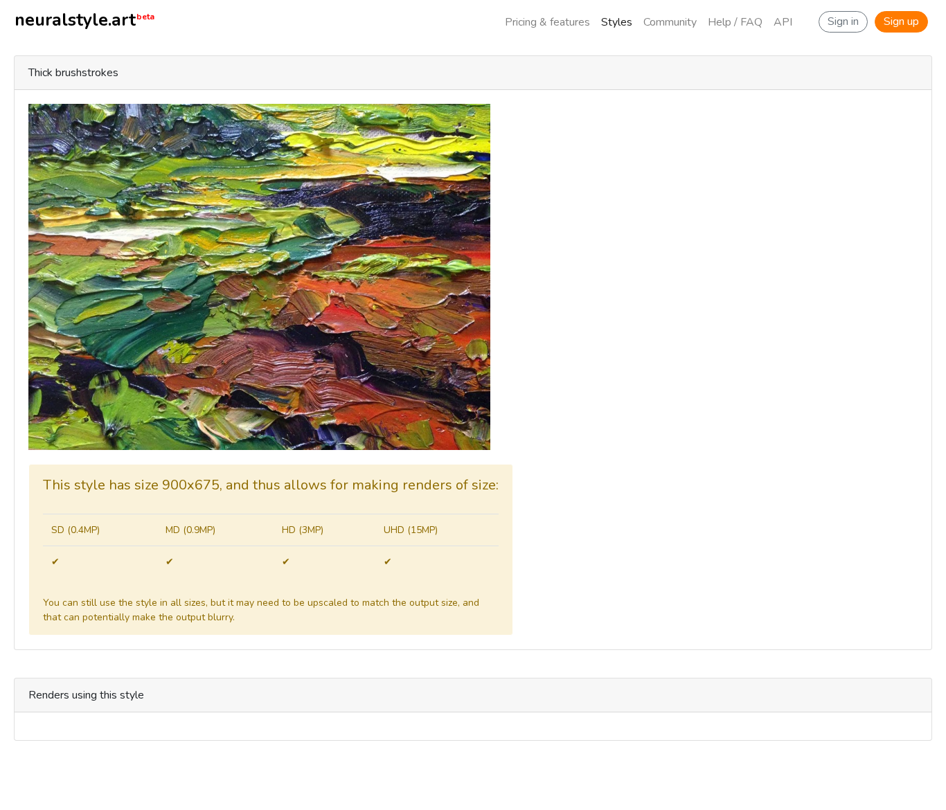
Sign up (901, 21)
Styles (616, 22)
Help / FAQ (735, 22)
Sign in (843, 21)
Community (670, 22)
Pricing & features (547, 22)
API (783, 22)
